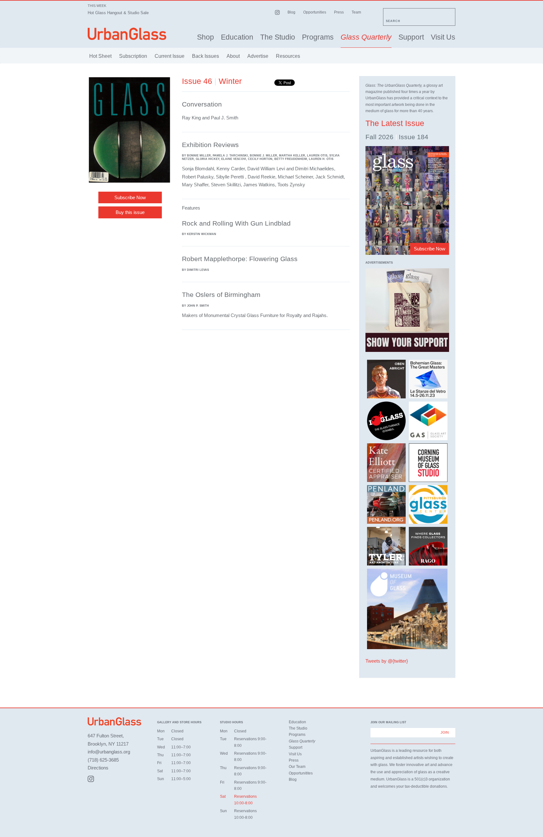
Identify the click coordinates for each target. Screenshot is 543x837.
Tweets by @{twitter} (386, 661)
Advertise (257, 56)
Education (237, 37)
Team (356, 12)
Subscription (133, 56)
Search (393, 21)
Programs (318, 37)
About (233, 56)
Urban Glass (127, 34)
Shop (205, 37)
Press (339, 12)
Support (411, 37)
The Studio (277, 37)
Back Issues (205, 56)
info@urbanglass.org (109, 751)
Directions (98, 767)
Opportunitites (301, 773)
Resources (288, 56)
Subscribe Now (130, 197)
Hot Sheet (100, 56)
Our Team (297, 766)
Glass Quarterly (366, 37)
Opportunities (314, 12)
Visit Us (443, 37)
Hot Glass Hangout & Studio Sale (118, 12)
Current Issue (169, 56)
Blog (291, 12)
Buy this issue (130, 212)
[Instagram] (91, 779)
